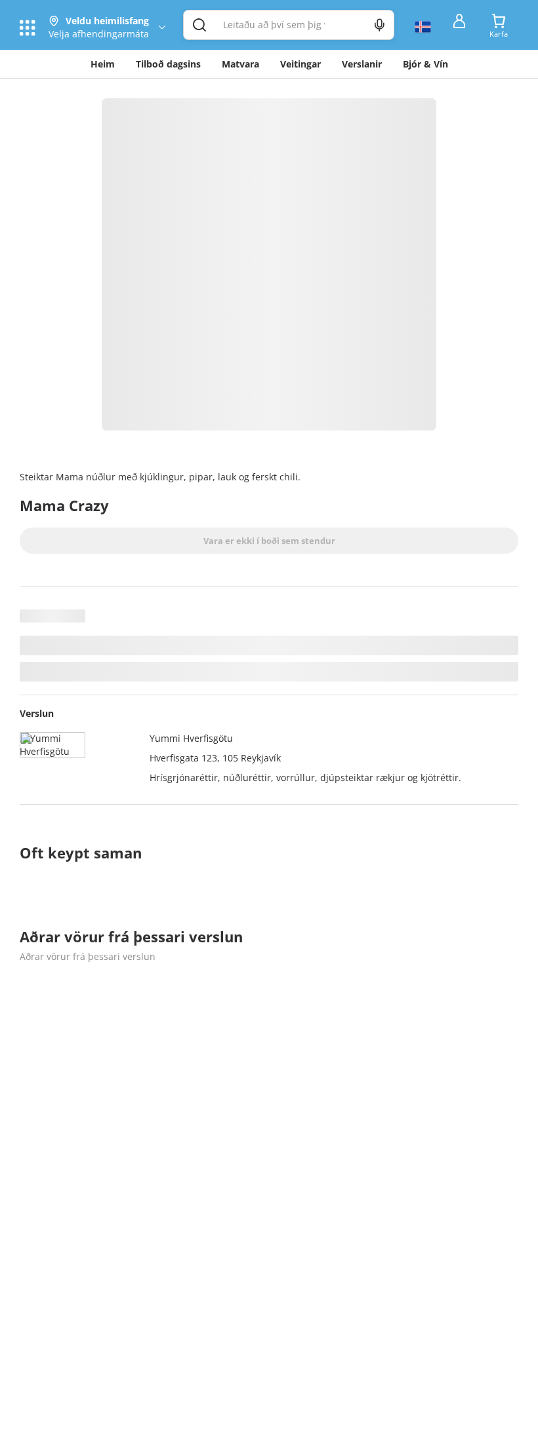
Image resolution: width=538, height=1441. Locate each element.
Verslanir (362, 64)
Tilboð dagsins (168, 64)
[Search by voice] (379, 24)
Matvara (240, 64)
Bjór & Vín (425, 64)
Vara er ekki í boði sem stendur (269, 541)
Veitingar (300, 64)
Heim (103, 64)
